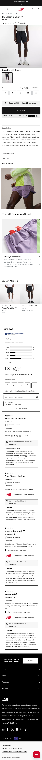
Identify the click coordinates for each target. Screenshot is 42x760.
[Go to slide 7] (21, 319)
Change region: (6, 738)
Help (3, 669)
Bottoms (19, 14)
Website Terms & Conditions (12, 748)
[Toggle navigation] (2, 9)
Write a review (22, 23)
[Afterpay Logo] (32, 116)
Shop (4, 676)
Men (3, 14)
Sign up (30, 660)
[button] (7, 9)
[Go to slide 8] (22, 319)
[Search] (32, 9)
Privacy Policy (7, 745)
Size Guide (35, 88)
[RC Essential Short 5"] (30, 294)
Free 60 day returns (29, 103)
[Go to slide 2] (21, 4)
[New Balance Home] (21, 9)
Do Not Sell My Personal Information (14, 751)
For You (5, 688)
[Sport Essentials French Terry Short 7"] (10, 294)
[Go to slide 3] (22, 274)
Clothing (10, 14)
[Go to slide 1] (20, 4)
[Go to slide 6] (20, 319)
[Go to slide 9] (23, 319)
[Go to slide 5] (19, 319)
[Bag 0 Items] (38, 9)
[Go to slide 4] (25, 274)
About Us (5, 682)
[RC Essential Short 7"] (21, 46)
